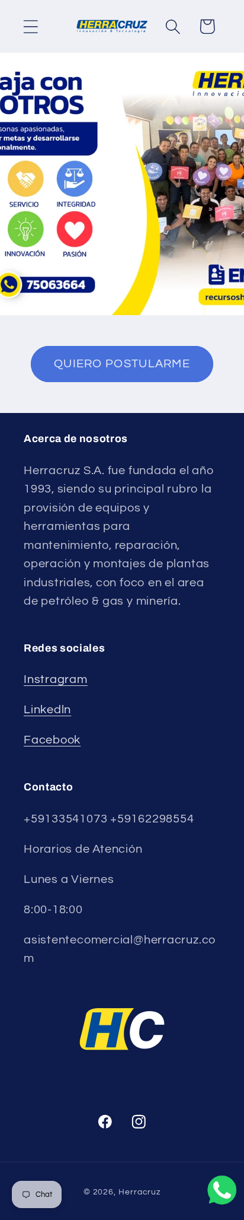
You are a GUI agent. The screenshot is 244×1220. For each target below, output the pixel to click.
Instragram (56, 679)
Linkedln (47, 710)
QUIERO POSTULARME (122, 364)
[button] (30, 26)
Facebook (52, 740)
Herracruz (139, 1191)
